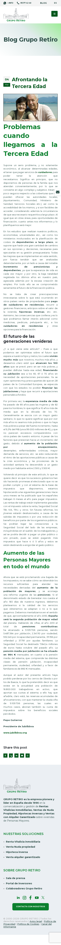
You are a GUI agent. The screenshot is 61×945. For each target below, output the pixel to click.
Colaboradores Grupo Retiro (24, 888)
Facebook (5, 755)
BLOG (43, 3)
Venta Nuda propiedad (20, 846)
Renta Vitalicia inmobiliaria (23, 841)
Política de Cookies (28, 924)
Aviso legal (36, 921)
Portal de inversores (19, 883)
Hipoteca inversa (17, 852)
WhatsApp (28, 755)
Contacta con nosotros (30, 906)
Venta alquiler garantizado (23, 857)
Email (22, 755)
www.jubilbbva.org (15, 732)
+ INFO (10, 3)
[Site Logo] (16, 15)
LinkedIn (16, 755)
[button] (54, 14)
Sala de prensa (15, 878)
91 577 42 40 (25, 3)
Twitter (11, 755)
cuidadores (45, 172)
